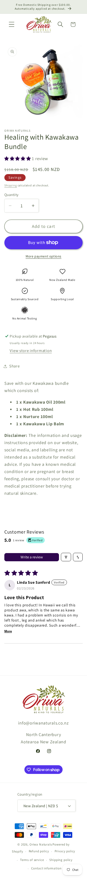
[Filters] (66, 557)
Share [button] (14, 366)
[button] (11, 24)
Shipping (10, 185)
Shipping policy (60, 860)
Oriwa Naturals (40, 844)
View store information (31, 350)
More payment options (43, 256)
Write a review (32, 557)
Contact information (46, 868)
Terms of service (32, 860)
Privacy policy (65, 851)
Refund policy (39, 851)
